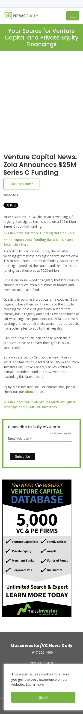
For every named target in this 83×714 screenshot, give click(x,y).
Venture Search (41, 662)
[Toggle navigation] (72, 15)
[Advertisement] (41, 95)
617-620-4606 (42, 652)
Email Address (20, 438)
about (30, 391)
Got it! (43, 697)
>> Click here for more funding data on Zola (39, 233)
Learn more (35, 684)
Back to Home (21, 183)
